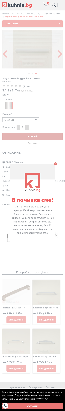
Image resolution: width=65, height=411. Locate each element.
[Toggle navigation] (54, 5)
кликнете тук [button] (42, 399)
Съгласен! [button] (32, 406)
